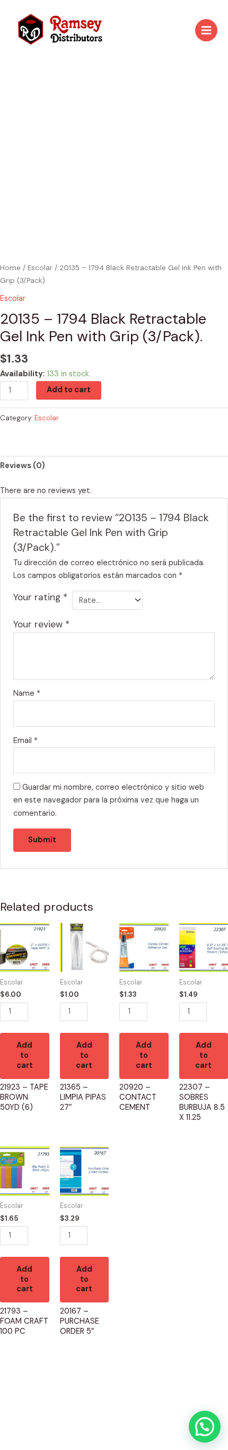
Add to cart (69, 390)
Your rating (40, 597)
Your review (41, 624)
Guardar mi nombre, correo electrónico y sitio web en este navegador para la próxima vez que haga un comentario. (108, 800)
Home (10, 267)
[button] (205, 1427)
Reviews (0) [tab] (22, 466)
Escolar (40, 267)
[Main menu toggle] (206, 30)
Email (25, 741)
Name (26, 693)
